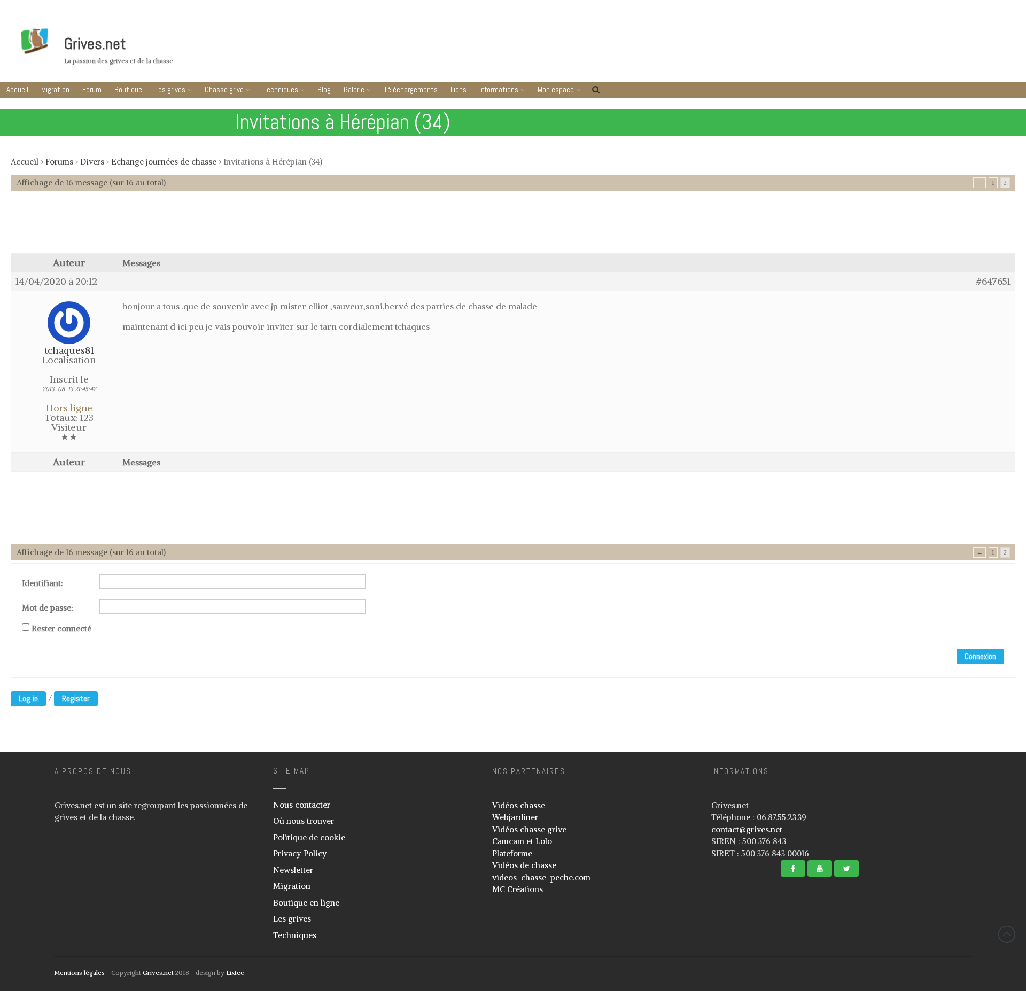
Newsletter (293, 870)
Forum (92, 89)
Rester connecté (61, 629)
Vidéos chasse (518, 805)
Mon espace (556, 89)
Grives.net (95, 44)
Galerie (354, 89)
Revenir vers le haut (1006, 934)
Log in (28, 698)
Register (76, 698)
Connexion (980, 656)
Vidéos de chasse (524, 865)
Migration (55, 89)
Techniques (280, 89)
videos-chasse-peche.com (541, 877)
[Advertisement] (513, 227)
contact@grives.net (746, 829)
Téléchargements (411, 89)
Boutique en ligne (306, 903)
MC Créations (517, 889)
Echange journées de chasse (163, 162)
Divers (92, 162)
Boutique (128, 89)
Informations (498, 89)
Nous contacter (301, 805)
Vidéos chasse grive (529, 829)
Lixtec (235, 973)
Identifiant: (42, 583)
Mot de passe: (47, 608)
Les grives (170, 89)
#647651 (993, 281)
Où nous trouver (303, 821)
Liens (458, 89)
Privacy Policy (300, 853)
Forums (59, 162)
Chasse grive (224, 89)
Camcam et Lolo (522, 841)
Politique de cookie (309, 837)
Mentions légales (79, 973)
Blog (324, 89)
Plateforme (512, 853)
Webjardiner (515, 817)
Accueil (17, 89)
